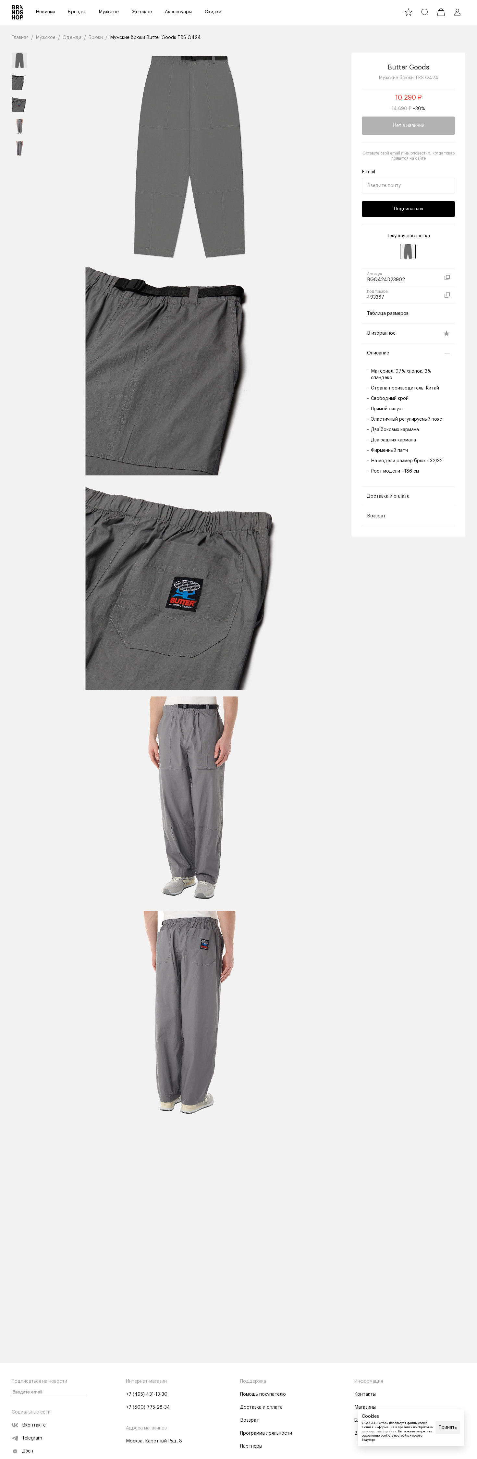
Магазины (365, 1407)
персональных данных (379, 1431)
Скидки (213, 12)
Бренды (76, 12)
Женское (142, 12)
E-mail (368, 172)
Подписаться (408, 209)
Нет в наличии (408, 125)
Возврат (249, 1420)
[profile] (457, 12)
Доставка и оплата (261, 1407)
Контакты (365, 1394)
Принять (448, 1427)
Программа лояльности (266, 1433)
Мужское (109, 12)
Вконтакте (34, 1425)
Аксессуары (178, 12)
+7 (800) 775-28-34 (148, 1407)
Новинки (45, 12)
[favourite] (408, 12)
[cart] (441, 12)
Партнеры (251, 1446)
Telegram (32, 1438)
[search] (425, 12)
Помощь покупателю (263, 1394)
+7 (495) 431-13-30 (146, 1394)
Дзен (27, 1451)
